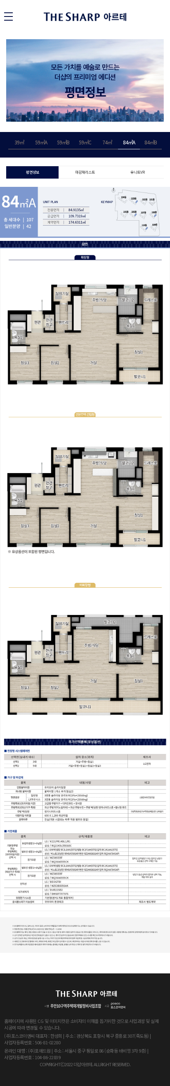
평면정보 (32, 172)
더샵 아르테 (85, 16)
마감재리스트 (85, 172)
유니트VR (137, 172)
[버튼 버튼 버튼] (8, 16)
